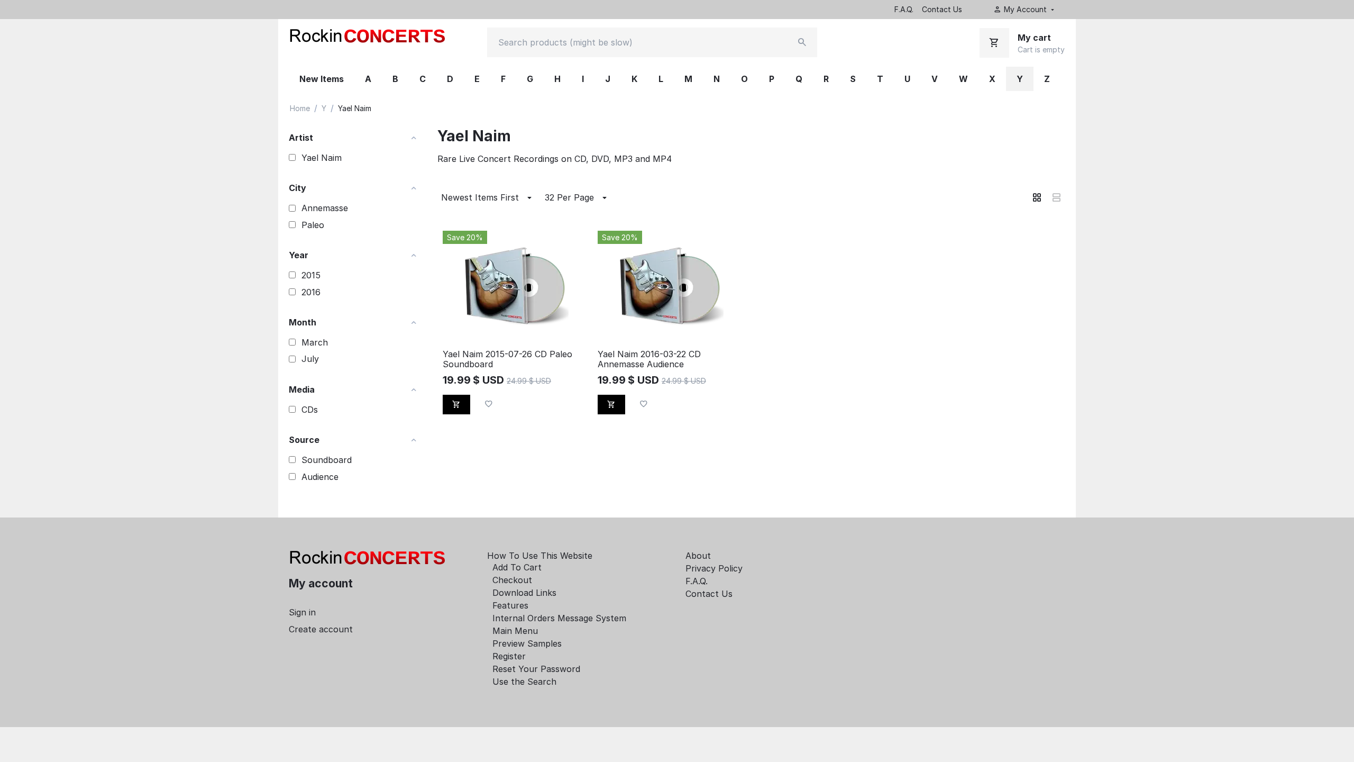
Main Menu (515, 630)
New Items (321, 79)
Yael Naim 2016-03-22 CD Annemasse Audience (649, 359)
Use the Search (524, 681)
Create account (321, 629)
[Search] (802, 42)
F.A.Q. (903, 9)
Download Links (524, 592)
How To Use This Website (539, 555)
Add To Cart (517, 567)
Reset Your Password (536, 669)
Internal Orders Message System (559, 618)
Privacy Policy (714, 568)
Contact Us (942, 9)
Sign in (302, 612)
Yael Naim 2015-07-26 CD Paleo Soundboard (507, 359)
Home (300, 108)
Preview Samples (527, 643)
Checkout (512, 580)
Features (510, 605)
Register (509, 656)
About (698, 555)
